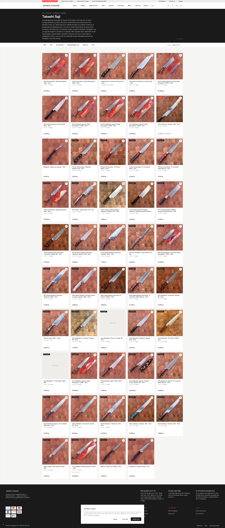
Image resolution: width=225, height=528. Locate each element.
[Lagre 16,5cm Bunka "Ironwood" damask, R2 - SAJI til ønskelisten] (123, 55)
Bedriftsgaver (162, 1)
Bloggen (181, 1)
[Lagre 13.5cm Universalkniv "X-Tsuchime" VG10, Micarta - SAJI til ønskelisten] (180, 140)
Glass (129, 5)
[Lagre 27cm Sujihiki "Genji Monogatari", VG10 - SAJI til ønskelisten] (95, 440)
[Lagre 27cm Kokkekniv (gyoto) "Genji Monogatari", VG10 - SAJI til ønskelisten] (152, 98)
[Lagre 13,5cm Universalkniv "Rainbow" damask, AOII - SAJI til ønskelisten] (95, 140)
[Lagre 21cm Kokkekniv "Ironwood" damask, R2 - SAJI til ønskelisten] (95, 312)
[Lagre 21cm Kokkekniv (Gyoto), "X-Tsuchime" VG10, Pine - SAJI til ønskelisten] (66, 397)
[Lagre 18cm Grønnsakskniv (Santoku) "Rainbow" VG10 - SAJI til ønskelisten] (66, 269)
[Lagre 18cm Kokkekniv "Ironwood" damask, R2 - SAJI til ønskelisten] (180, 269)
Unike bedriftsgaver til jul (51, 1)
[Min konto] (172, 5)
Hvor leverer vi (200, 513)
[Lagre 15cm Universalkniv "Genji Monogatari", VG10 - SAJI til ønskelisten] (66, 55)
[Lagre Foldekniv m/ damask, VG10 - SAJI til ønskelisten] (152, 440)
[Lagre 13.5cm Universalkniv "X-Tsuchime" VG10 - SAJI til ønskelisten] (152, 140)
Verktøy (111, 5)
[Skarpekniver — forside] (51, 5)
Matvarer (138, 5)
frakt (143, 500)
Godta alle (136, 519)
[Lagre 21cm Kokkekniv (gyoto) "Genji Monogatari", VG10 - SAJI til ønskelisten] (95, 354)
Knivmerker (48, 13)
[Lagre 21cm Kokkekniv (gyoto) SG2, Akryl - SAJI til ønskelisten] (123, 354)
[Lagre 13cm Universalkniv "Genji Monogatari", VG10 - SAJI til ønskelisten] (66, 183)
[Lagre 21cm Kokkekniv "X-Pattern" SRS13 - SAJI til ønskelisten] (180, 312)
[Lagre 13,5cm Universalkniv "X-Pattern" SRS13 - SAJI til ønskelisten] (123, 140)
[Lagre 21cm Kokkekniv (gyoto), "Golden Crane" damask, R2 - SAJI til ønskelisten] (152, 354)
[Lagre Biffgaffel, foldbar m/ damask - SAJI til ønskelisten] (66, 140)
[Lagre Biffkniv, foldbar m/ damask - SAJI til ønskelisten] (123, 440)
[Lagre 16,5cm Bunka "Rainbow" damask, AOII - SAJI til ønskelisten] (152, 55)
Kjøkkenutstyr (93, 5)
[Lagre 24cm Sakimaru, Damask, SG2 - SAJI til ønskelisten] (152, 397)
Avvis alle (125, 519)
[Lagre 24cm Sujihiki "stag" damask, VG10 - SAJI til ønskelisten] (66, 440)
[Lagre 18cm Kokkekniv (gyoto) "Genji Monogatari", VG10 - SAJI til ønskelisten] (95, 98)
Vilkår (206, 525)
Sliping (83, 5)
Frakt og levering (200, 511)
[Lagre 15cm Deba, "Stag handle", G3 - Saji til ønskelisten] (95, 183)
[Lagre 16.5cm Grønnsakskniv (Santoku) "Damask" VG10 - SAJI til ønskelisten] (123, 226)
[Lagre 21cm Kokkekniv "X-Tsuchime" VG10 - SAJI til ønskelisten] (66, 354)
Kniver (75, 5)
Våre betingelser (173, 511)
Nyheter (146, 5)
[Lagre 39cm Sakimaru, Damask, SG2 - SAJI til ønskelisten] (180, 98)
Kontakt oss (172, 1)
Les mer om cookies (93, 515)
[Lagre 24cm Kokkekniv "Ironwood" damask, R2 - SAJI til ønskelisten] (95, 397)
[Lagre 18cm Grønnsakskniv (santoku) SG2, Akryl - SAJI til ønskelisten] (66, 98)
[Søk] (168, 5)
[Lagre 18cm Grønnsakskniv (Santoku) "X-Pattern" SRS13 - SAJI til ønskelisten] (123, 269)
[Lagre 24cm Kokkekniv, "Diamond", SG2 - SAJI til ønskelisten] (123, 397)
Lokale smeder (56, 13)
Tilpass (115, 519)
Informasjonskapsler (214, 525)
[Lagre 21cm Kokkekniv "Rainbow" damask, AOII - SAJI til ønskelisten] (152, 312)
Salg (152, 5)
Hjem (43, 13)
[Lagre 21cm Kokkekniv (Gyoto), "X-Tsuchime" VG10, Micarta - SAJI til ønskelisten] (180, 354)
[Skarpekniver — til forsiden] (18, 491)
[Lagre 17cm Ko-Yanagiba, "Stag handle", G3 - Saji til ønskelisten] (152, 226)
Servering (120, 5)
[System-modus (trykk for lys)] (177, 5)
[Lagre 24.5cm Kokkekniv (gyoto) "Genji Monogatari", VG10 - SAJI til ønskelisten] (123, 98)
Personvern (171, 513)
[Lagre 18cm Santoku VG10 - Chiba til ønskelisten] (66, 312)
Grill (103, 5)
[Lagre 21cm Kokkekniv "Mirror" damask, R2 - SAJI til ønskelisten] (123, 312)
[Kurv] (181, 5)
